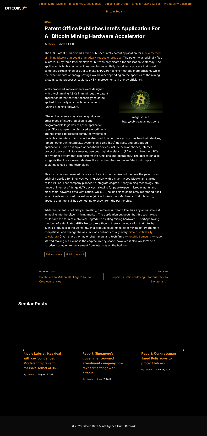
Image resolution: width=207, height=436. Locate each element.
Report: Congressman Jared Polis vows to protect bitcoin (158, 358)
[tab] (97, 392)
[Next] (183, 350)
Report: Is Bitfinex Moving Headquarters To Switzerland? (140, 276)
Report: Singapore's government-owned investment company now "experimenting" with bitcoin (102, 363)
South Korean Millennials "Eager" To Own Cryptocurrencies (66, 276)
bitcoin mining (54, 254)
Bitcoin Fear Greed (117, 3)
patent (80, 254)
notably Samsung (139, 236)
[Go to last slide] (23, 350)
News (47, 22)
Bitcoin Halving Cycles (146, 3)
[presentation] (44, 328)
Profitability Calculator (178, 3)
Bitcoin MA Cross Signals (85, 3)
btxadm (51, 44)
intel (69, 254)
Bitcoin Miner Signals (52, 3)
